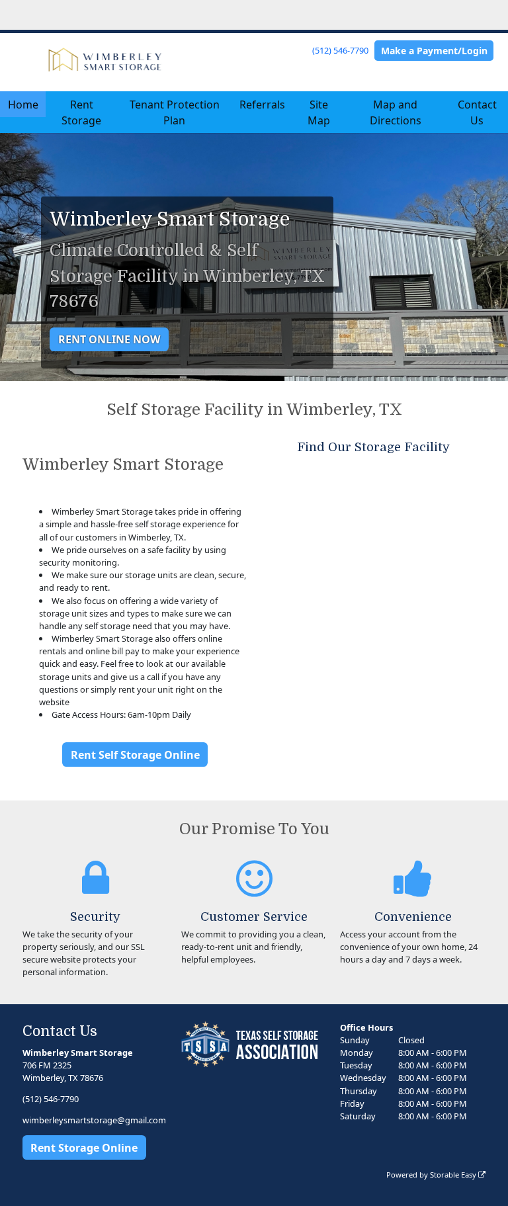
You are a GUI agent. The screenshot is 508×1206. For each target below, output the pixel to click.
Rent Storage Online (84, 1148)
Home (23, 104)
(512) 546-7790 (340, 50)
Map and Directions (395, 112)
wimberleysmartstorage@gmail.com (94, 1120)
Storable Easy (454, 1175)
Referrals (262, 104)
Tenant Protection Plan (175, 112)
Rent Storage (81, 112)
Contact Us (477, 112)
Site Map (319, 112)
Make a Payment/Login (434, 50)
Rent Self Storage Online (135, 755)
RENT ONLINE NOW (109, 339)
